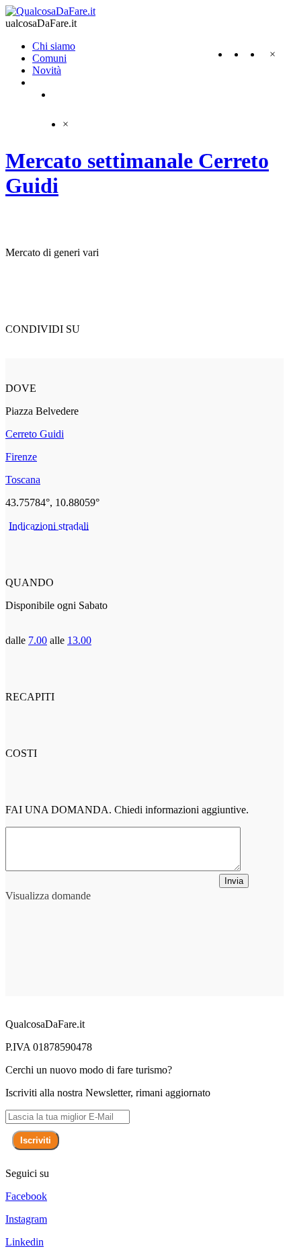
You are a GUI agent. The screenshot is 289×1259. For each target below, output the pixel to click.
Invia (233, 881)
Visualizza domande (48, 895)
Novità (46, 70)
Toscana (22, 479)
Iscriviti (35, 1140)
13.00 (79, 640)
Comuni (49, 58)
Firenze (21, 456)
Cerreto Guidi (34, 434)
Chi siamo (53, 46)
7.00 (37, 640)
